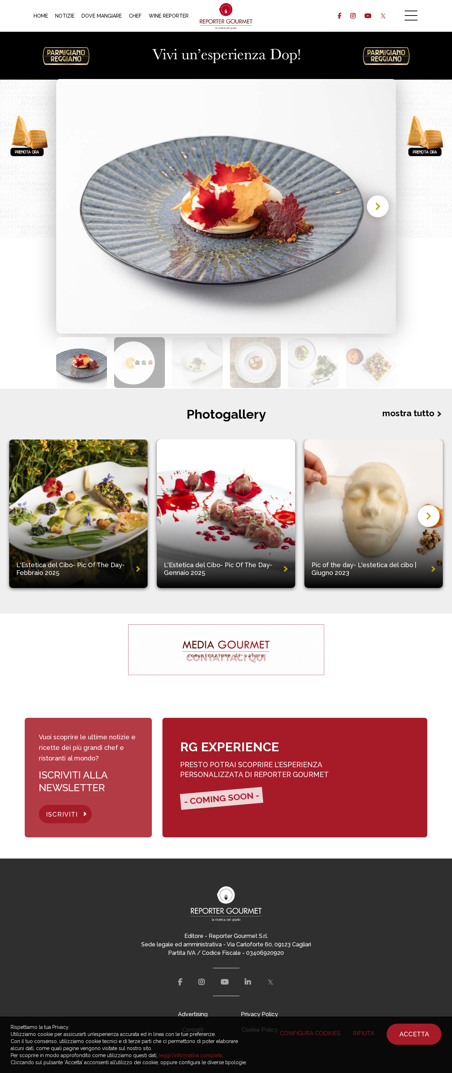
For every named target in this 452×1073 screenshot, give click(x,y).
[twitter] (382, 15)
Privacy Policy (259, 1014)
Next (378, 206)
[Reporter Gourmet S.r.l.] (226, 16)
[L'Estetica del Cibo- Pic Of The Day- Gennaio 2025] (226, 513)
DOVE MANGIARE (102, 16)
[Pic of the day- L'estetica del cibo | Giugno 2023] (373, 513)
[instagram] (353, 15)
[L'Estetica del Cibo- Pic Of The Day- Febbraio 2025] (78, 513)
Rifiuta (363, 1033)
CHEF (135, 16)
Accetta (414, 1034)
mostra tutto (408, 413)
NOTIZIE (65, 16)
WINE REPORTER (169, 16)
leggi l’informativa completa (190, 1055)
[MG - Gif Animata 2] (226, 649)
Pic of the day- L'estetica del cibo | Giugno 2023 (363, 568)
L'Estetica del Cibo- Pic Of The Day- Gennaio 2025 (218, 568)
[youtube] (368, 15)
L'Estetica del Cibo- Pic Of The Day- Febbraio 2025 (70, 568)
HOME (41, 16)
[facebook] (339, 15)
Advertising (193, 1014)
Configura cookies (310, 1033)
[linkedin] (248, 982)
